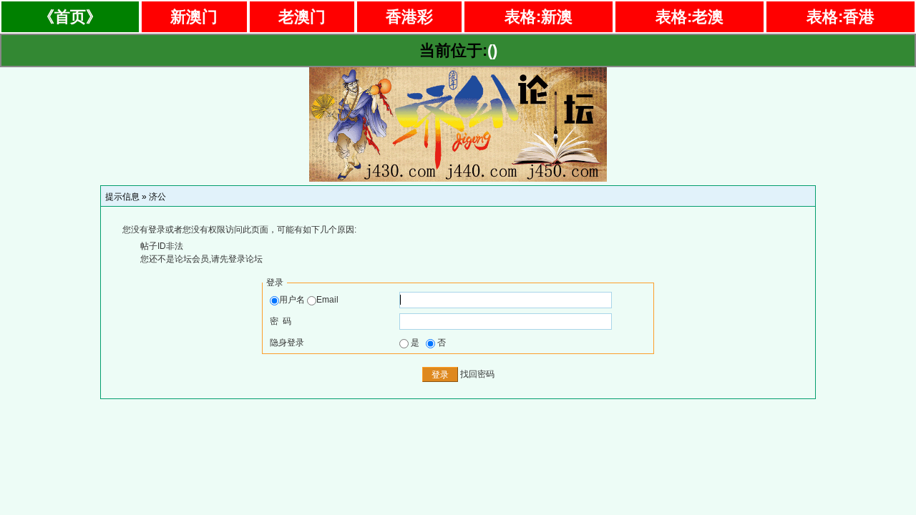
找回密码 (477, 374)
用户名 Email (308, 300)
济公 (157, 197)
